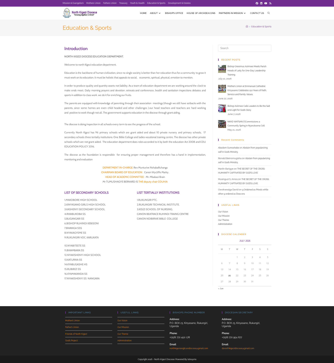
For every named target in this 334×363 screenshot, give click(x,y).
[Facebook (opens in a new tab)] (257, 3)
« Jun (220, 288)
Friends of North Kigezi (76, 334)
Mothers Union (93, 3)
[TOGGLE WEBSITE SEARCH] (268, 13)
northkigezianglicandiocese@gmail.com (189, 348)
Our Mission (224, 216)
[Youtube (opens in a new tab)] (265, 3)
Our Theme (223, 220)
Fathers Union (110, 3)
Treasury (123, 3)
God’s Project (71, 340)
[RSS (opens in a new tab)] (269, 3)
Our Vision (223, 212)
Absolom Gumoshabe (228, 148)
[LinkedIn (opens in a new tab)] (261, 3)
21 (229, 275)
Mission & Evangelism (73, 3)
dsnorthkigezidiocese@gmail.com (238, 348)
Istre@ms (192, 359)
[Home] (247, 26)
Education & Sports (156, 3)
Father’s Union (72, 327)
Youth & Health (137, 3)
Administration (225, 224)
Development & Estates (179, 3)
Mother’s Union (72, 320)
